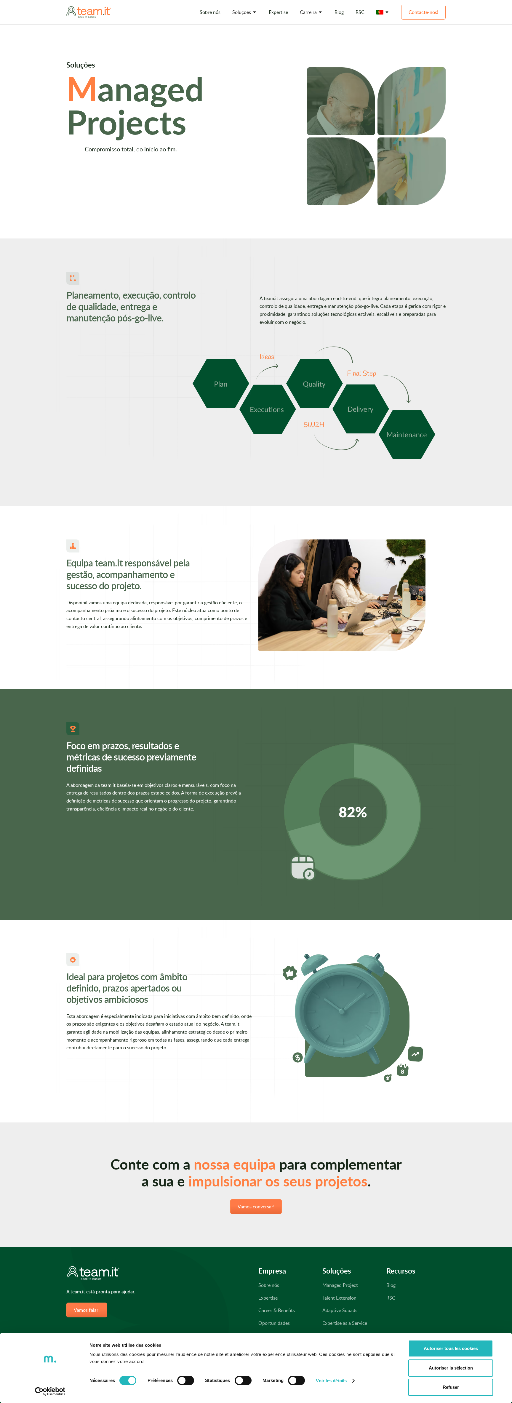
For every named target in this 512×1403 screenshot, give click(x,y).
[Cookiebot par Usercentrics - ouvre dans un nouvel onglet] (50, 1391)
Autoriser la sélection (451, 1367)
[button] (244, 12)
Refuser (451, 1387)
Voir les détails (331, 1380)
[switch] (185, 1380)
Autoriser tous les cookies (451, 1348)
